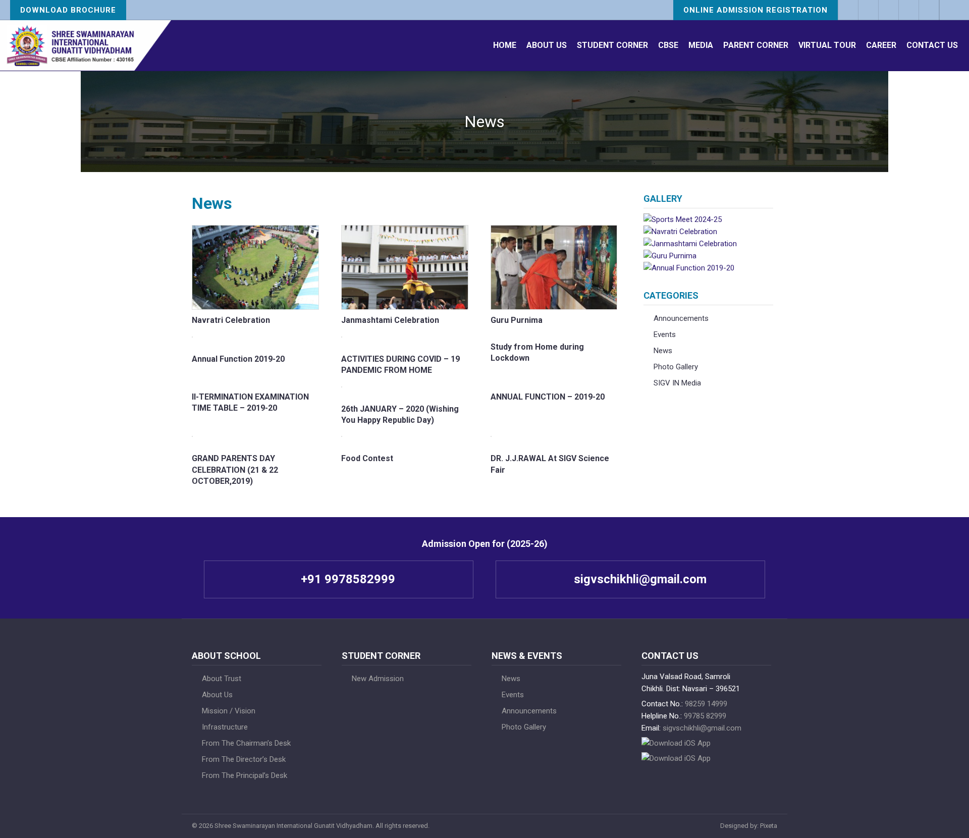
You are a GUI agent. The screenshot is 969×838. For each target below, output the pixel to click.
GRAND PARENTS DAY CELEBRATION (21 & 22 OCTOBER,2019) (235, 470)
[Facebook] (888, 10)
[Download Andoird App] (848, 10)
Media (700, 45)
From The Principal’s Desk (244, 775)
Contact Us (932, 45)
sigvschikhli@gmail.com (639, 579)
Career (881, 45)
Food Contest (367, 458)
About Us (546, 45)
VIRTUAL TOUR (827, 45)
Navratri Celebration (231, 320)
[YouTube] (929, 10)
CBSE (668, 45)
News (663, 350)
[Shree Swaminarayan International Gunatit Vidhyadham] (85, 45)
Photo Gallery (676, 366)
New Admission (378, 678)
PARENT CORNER (755, 45)
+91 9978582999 (346, 579)
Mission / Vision (228, 710)
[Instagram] (908, 10)
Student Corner (612, 45)
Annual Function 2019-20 (238, 359)
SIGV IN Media (677, 382)
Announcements (681, 318)
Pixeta (768, 825)
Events (665, 334)
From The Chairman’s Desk (246, 743)
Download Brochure (68, 10)
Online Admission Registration (755, 10)
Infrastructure (225, 727)
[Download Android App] (676, 758)
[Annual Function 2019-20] (688, 268)
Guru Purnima (517, 320)
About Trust (221, 678)
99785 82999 (705, 715)
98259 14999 (706, 703)
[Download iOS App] (868, 10)
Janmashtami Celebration (390, 320)
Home (504, 45)
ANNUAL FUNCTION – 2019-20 (548, 397)
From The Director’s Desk (244, 759)
